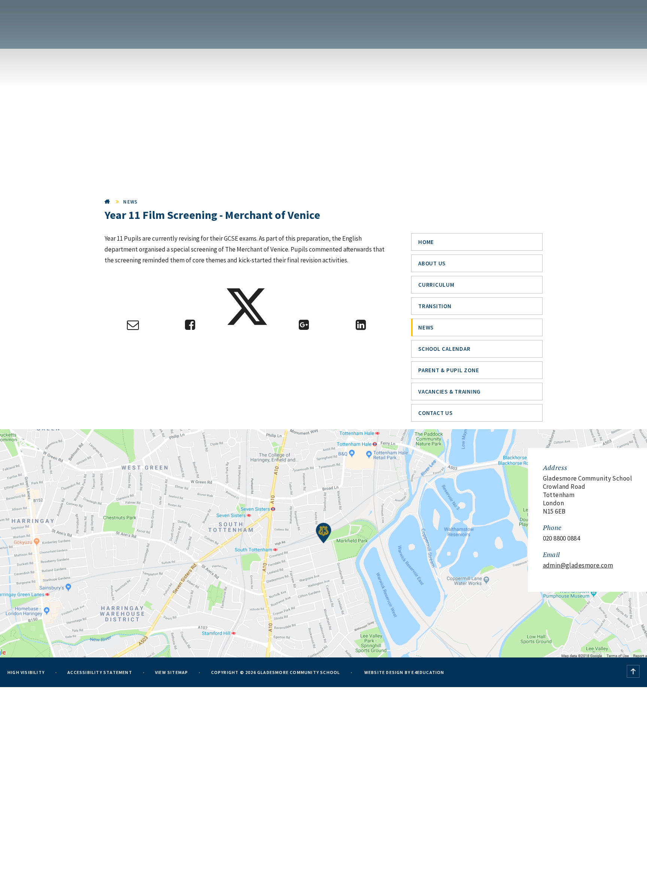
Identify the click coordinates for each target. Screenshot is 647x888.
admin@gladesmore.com (578, 565)
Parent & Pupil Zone (448, 370)
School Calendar (444, 348)
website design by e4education (403, 672)
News (130, 202)
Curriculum (436, 284)
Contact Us (435, 412)
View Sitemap (171, 672)
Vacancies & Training (449, 391)
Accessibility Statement (99, 672)
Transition (435, 306)
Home (107, 202)
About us (432, 263)
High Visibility (26, 672)
